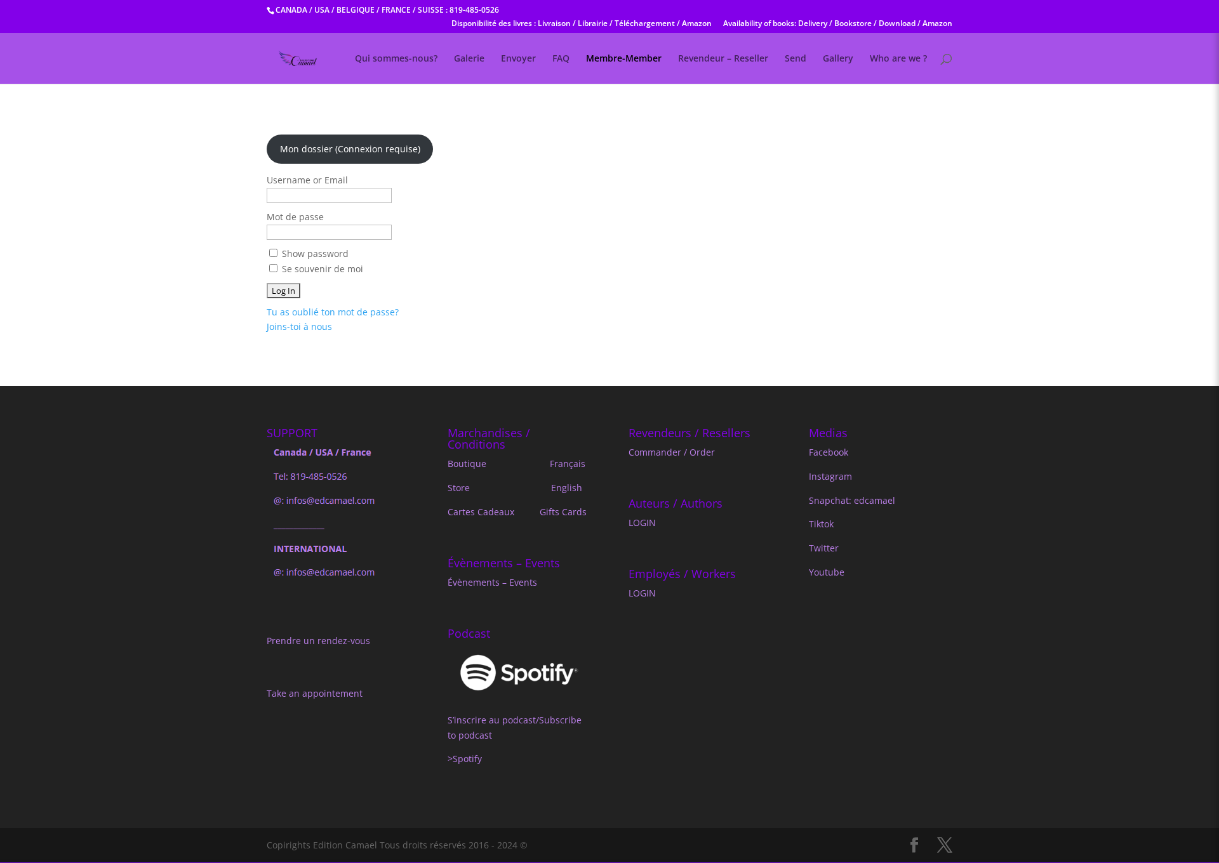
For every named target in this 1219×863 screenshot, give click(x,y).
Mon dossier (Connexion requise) (350, 149)
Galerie (469, 59)
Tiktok (821, 524)
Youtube (826, 572)
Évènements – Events (492, 582)
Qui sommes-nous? (396, 59)
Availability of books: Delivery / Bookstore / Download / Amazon (837, 24)
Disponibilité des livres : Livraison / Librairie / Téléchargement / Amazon (581, 24)
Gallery (838, 59)
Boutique (467, 464)
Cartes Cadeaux (481, 512)
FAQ (561, 59)
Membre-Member (624, 59)
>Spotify (466, 759)
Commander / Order (672, 452)
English (566, 488)
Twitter (824, 548)
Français (567, 464)
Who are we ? (898, 59)
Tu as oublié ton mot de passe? (333, 312)
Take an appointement (315, 693)
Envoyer (518, 59)
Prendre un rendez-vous (318, 641)
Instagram (830, 476)
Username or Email (307, 180)
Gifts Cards (563, 512)
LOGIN (642, 523)
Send (795, 59)
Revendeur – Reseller (723, 59)
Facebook (828, 452)
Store (459, 488)
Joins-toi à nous (299, 326)
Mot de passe (295, 217)
